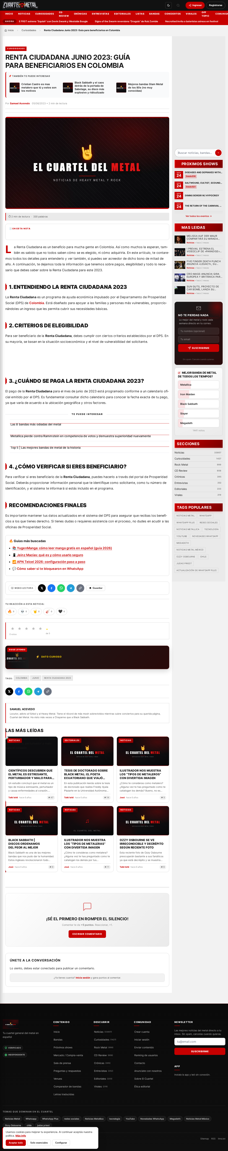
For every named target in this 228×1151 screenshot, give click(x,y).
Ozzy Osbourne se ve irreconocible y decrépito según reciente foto (142, 843)
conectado (48, 968)
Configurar (61, 1142)
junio (35, 678)
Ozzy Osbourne (186, 557)
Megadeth (183, 543)
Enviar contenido (144, 1047)
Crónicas (80, 13)
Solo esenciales (39, 1142)
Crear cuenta (141, 1031)
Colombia (36, 303)
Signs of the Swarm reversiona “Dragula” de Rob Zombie (116, 21)
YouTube (182, 536)
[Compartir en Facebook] (51, 588)
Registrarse (215, 5)
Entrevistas (100, 13)
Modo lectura (24, 588)
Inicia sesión (83, 977)
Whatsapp (205, 516)
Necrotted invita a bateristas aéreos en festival (181, 21)
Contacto (139, 1063)
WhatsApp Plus (186, 522)
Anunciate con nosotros (148, 1070)
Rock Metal (103, 1047)
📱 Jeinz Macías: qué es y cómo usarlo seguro (47, 555)
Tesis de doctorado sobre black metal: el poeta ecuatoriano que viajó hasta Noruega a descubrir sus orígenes (86, 774)
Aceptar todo (16, 1142)
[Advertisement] (199, 93)
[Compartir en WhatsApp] (61, 588)
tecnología (211, 529)
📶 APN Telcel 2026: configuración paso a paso (48, 562)
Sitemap (204, 1138)
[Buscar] (178, 5)
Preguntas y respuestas (67, 1070)
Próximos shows (63, 1047)
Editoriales (122, 13)
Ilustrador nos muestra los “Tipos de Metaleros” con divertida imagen (140, 774)
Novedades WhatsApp (205, 536)
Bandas (154, 13)
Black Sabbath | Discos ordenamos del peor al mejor (24, 843)
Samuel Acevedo (20, 103)
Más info (20, 1135)
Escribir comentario (87, 934)
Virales (191, 13)
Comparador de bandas (67, 1086)
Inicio (9, 13)
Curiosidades (44, 13)
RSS (213, 1138)
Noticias (24, 13)
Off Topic (205, 14)
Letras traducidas (64, 1094)
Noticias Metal (186, 516)
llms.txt (221, 1138)
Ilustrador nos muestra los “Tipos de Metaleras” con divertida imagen (85, 843)
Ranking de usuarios (146, 1055)
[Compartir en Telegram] (71, 588)
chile (203, 557)
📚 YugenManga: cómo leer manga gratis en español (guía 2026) (62, 548)
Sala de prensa (62, 1063)
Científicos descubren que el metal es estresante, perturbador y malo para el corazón (30, 774)
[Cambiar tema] (168, 5)
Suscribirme (200, 348)
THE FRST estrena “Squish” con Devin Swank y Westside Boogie (42, 21)
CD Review (64, 14)
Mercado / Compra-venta (68, 1055)
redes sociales (209, 522)
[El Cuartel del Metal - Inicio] (20, 5)
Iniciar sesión (141, 1039)
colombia (21, 678)
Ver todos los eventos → (199, 216)
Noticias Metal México (190, 550)
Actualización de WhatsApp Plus (196, 570)
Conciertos (173, 13)
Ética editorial (142, 1086)
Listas (140, 13)
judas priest (184, 563)
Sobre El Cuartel (143, 1078)
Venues (58, 1078)
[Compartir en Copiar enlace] (80, 588)
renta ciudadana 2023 (57, 678)
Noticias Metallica (188, 529)
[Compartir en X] (42, 588)
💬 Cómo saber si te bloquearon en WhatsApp (47, 569)
